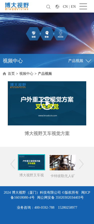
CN (65, 7)
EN (73, 7)
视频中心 (26, 74)
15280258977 (67, 207)
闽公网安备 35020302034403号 (60, 197)
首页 (11, 74)
